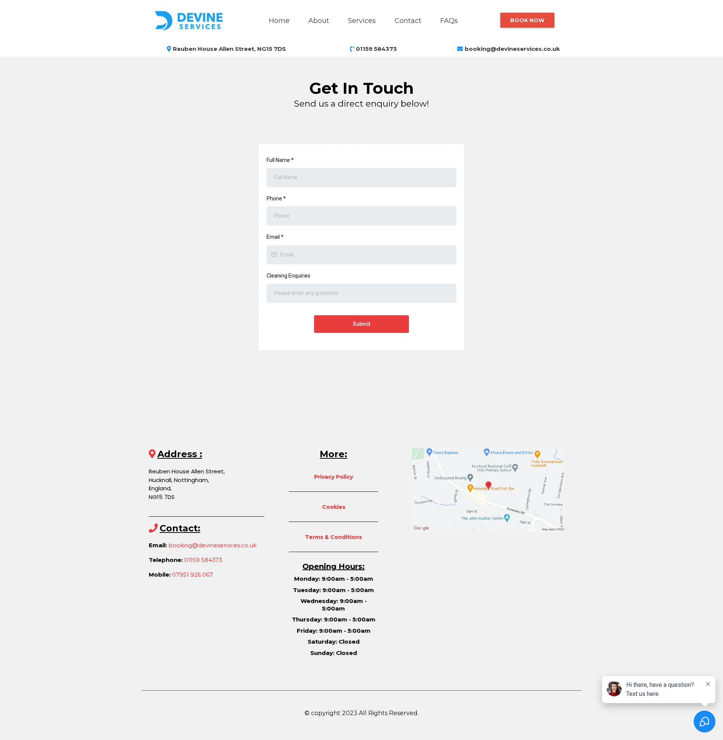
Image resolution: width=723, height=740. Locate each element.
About (318, 21)
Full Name (280, 160)
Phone (276, 198)
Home (279, 21)
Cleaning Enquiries (288, 276)
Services (362, 21)
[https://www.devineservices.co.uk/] (194, 20)
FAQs (449, 21)
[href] (488, 489)
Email (275, 237)
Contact (408, 21)
